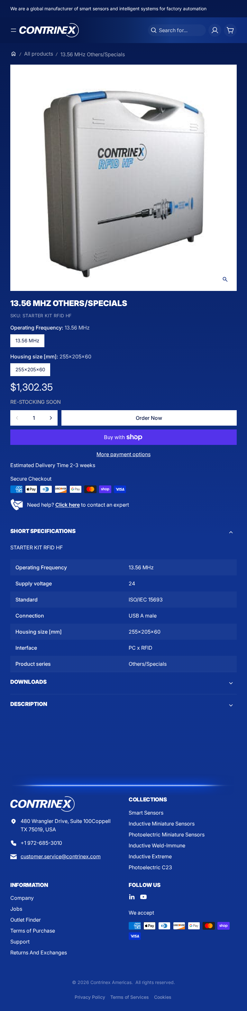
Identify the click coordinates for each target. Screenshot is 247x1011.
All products (38, 53)
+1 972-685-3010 (41, 843)
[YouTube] (143, 897)
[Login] (214, 30)
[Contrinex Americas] (49, 30)
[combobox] (177, 30)
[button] (123, 532)
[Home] (13, 53)
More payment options (123, 454)
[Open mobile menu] (13, 30)
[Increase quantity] (50, 418)
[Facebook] (132, 897)
